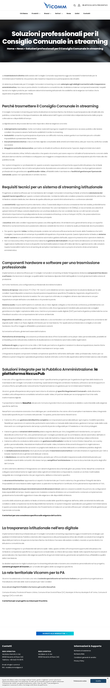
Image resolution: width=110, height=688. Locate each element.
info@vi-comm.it (13, 665)
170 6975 (20, 660)
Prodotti (35, 13)
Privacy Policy (79, 661)
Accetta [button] (98, 681)
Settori (58, 13)
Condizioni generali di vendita (85, 657)
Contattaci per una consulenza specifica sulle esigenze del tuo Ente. (32, 515)
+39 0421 (13, 660)
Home (11, 48)
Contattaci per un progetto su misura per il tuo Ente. (25, 601)
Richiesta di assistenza (82, 651)
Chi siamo (24, 13)
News (69, 13)
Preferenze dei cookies (80, 681)
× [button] (107, 678)
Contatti (86, 13)
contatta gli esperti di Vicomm (15, 566)
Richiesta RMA (79, 654)
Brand (46, 13)
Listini (77, 13)
